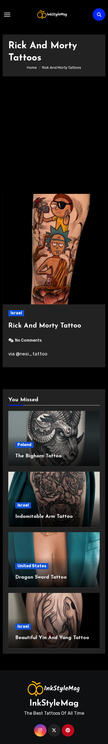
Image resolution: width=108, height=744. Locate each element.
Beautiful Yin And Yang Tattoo (52, 637)
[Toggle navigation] (7, 14)
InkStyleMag (54, 703)
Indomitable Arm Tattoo (44, 516)
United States (31, 566)
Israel (16, 313)
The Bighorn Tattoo (38, 456)
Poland (24, 444)
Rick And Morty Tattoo (44, 326)
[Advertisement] (54, 138)
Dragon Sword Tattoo (41, 577)
